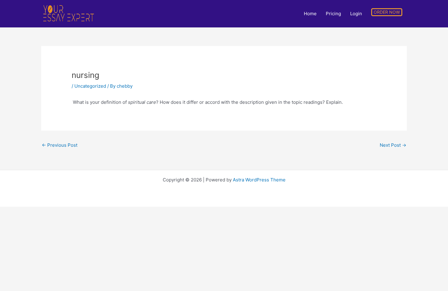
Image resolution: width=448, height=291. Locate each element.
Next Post (393, 145)
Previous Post (59, 145)
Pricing (333, 13)
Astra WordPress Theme (259, 180)
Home (310, 13)
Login (356, 13)
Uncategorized (90, 86)
